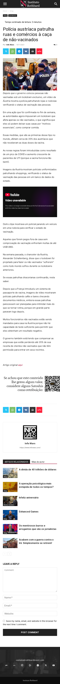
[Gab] (6, 665)
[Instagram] (22, 665)
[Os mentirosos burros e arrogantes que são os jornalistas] (10, 529)
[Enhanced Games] (10, 515)
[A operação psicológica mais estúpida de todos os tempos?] (10, 487)
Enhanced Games (28, 511)
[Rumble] (30, 665)
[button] (5, 4)
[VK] (26, 51)
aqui (20, 365)
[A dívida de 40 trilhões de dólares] (10, 473)
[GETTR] (14, 665)
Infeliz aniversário (29, 497)
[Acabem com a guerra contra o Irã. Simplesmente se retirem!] (10, 543)
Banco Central (9, 505)
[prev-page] (5, 554)
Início (5, 11)
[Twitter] (6, 51)
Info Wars (10, 45)
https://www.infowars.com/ (30, 448)
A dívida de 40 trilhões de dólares (37, 469)
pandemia (12, 15)
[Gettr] (39, 51)
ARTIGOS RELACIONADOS (16, 462)
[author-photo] (30, 439)
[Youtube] (54, 665)
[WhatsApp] (12, 51)
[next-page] (9, 554)
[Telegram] (19, 51)
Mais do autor (38, 462)
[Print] (33, 51)
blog (11, 11)
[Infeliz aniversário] (10, 501)
